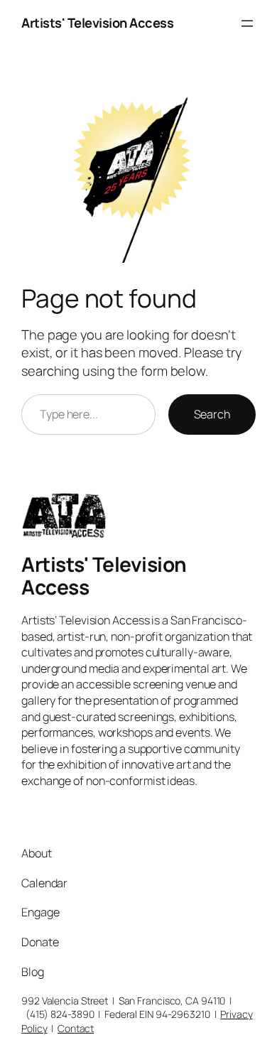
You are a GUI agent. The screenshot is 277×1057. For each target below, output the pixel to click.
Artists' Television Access (97, 22)
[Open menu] (247, 23)
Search (212, 414)
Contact (76, 1028)
